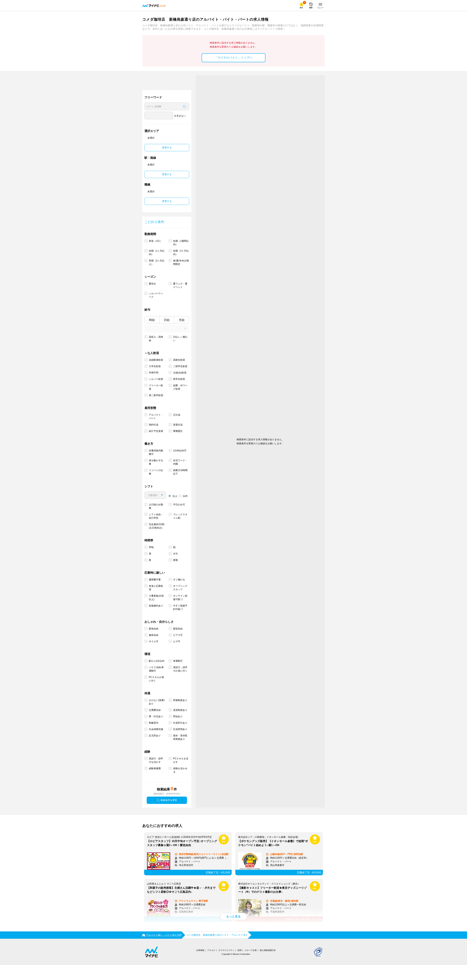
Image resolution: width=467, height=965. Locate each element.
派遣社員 (178, 424)
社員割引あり (180, 722)
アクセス (211, 950)
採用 (240, 950)
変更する (167, 147)
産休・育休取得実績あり (180, 737)
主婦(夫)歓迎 (179, 372)
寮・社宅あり (156, 716)
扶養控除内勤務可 (156, 452)
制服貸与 (153, 722)
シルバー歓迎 (156, 379)
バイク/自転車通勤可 (156, 669)
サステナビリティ (226, 950)
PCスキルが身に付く (156, 679)
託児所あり (155, 735)
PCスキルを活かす (180, 760)
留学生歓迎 (179, 379)
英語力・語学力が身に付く (180, 669)
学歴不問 (153, 372)
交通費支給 (155, 710)
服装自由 (153, 635)
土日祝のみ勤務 (156, 506)
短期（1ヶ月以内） (156, 252)
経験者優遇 (155, 768)
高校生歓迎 (179, 360)
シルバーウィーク (156, 295)
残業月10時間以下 (180, 472)
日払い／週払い (180, 339)
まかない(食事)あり (157, 702)
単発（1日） (155, 241)
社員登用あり (180, 729)
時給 (152, 319)
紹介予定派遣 (156, 431)
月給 (182, 319)
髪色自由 (153, 628)
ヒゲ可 (176, 641)
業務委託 (178, 431)
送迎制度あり (180, 710)
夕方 (175, 553)
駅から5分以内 (156, 661)
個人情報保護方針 (268, 950)
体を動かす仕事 (156, 462)
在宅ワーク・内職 (180, 462)
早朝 (151, 547)
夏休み (152, 283)
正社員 (176, 414)
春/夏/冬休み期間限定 (181, 262)
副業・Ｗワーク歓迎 (180, 387)
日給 (167, 319)
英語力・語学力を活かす (156, 760)
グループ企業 (251, 950)
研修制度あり (180, 700)
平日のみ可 (179, 504)
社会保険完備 (156, 729)
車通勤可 (178, 661)
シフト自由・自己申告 (156, 516)
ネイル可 (153, 641)
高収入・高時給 (156, 339)
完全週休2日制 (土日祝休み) (156, 526)
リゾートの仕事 (156, 472)
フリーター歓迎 (156, 387)
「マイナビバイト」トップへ (233, 57)
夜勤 (175, 560)
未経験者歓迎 (156, 360)
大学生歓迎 (155, 366)
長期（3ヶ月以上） (156, 262)
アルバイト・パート (156, 416)
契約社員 (153, 424)
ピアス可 (178, 635)
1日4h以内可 (179, 450)
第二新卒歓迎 (156, 395)
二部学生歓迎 (180, 366)
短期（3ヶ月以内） (181, 252)
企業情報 (200, 950)
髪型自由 (178, 628)
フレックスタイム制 (180, 516)
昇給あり (178, 716)
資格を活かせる (180, 770)
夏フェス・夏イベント (180, 285)
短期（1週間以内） (181, 243)
